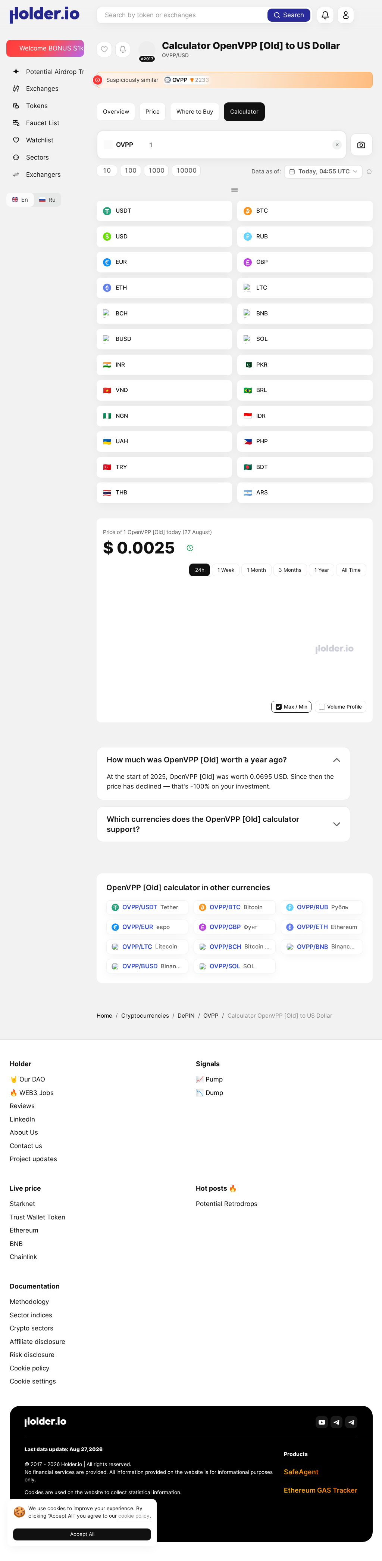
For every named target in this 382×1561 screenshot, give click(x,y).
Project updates (33, 1159)
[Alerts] (325, 15)
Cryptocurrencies (145, 1015)
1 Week (225, 570)
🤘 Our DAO (27, 1079)
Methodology (29, 1301)
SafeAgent (301, 1472)
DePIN (186, 1015)
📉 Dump (209, 1092)
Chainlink (23, 1257)
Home (104, 1015)
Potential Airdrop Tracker (55, 71)
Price (152, 111)
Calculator (244, 111)
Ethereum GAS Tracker (320, 1490)
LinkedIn (22, 1119)
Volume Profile (344, 707)
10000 (186, 170)
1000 (156, 170)
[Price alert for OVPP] (123, 49)
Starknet (22, 1203)
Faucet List (42, 123)
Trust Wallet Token (37, 1217)
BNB (16, 1243)
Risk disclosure (32, 1354)
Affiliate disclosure (37, 1341)
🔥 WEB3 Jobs (32, 1092)
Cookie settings (33, 1381)
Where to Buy (194, 111)
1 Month (256, 570)
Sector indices (31, 1315)
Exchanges (42, 88)
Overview (116, 111)
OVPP (211, 1015)
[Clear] (337, 145)
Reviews (22, 1106)
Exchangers (43, 174)
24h (199, 570)
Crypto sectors (31, 1328)
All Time (351, 570)
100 (130, 170)
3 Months (290, 570)
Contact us (26, 1146)
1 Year (321, 570)
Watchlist (39, 140)
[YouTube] (322, 1422)
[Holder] (45, 1422)
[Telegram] (337, 1422)
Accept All (82, 1534)
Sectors (37, 157)
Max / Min (295, 707)
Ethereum (24, 1230)
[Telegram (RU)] (351, 1422)
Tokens (37, 105)
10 (107, 170)
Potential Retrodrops (226, 1203)
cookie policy (134, 1516)
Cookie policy (29, 1368)
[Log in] (345, 15)
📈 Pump (209, 1079)
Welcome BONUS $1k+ (51, 48)
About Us (24, 1132)
